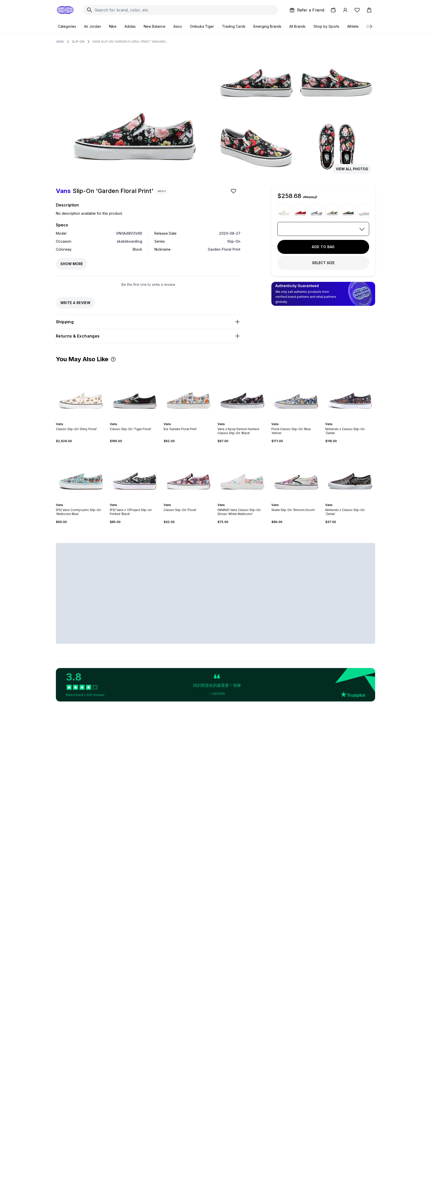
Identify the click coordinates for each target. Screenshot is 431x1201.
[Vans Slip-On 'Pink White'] (364, 211)
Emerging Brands (267, 26)
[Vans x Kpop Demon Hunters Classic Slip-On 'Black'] (242, 392)
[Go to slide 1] (76, 419)
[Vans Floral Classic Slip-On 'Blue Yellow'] (296, 392)
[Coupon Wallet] (333, 10)
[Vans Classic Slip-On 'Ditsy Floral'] (81, 392)
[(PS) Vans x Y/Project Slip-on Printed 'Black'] (135, 473)
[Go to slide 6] (193, 419)
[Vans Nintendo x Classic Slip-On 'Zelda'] (350, 392)
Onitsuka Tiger (202, 26)
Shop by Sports (326, 26)
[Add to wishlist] (233, 191)
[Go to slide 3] (80, 419)
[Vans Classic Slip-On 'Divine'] (332, 211)
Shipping (65, 321)
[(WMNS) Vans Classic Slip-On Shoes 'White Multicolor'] (242, 473)
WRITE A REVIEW (75, 303)
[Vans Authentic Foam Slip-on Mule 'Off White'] (284, 211)
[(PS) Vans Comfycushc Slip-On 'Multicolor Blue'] (81, 473)
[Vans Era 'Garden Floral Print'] (189, 392)
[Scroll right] (370, 26)
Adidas (130, 26)
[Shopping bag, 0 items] (369, 10)
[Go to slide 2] (78, 419)
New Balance (154, 26)
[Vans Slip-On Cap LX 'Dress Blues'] (316, 211)
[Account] (345, 10)
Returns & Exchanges (78, 336)
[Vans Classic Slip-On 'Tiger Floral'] (135, 392)
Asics (177, 26)
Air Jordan (92, 26)
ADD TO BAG (323, 247)
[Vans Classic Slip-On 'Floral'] (189, 473)
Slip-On (78, 41)
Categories (67, 26)
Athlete (353, 26)
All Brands (297, 26)
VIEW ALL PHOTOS (352, 169)
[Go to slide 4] (82, 419)
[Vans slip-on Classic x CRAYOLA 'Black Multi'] (348, 211)
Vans (60, 41)
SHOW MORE (71, 264)
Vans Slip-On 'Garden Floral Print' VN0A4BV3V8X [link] (131, 41)
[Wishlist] (357, 10)
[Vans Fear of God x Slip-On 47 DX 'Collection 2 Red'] (300, 211)
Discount (374, 26)
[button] (113, 359)
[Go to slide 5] (84, 419)
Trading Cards (233, 26)
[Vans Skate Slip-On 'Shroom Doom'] (296, 473)
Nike (112, 26)
